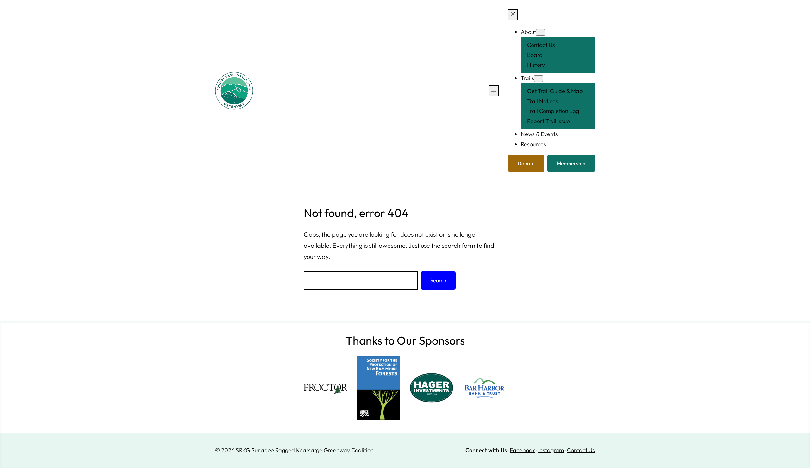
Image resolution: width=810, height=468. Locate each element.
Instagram (551, 450)
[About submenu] (540, 32)
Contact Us (581, 450)
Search (438, 280)
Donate (526, 163)
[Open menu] (494, 90)
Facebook (522, 450)
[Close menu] (513, 14)
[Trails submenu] (538, 78)
